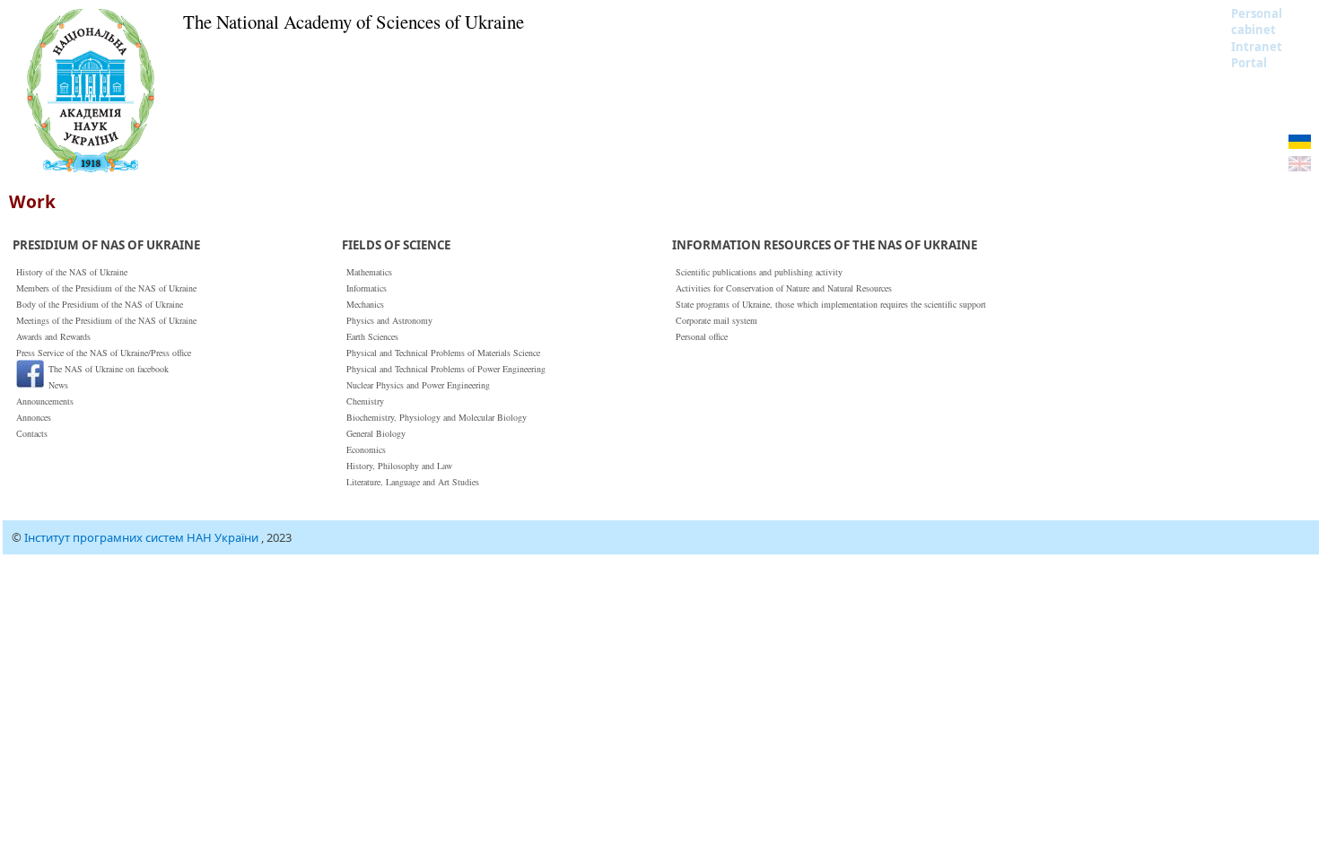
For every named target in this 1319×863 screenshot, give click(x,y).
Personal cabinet (1256, 21)
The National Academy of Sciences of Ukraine (353, 21)
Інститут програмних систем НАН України (142, 537)
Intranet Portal (1256, 55)
